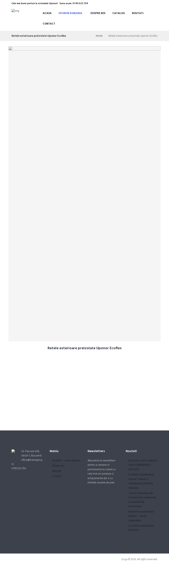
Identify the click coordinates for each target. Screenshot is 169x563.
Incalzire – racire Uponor (66, 460)
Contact (49, 24)
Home (99, 36)
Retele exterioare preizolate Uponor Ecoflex (85, 348)
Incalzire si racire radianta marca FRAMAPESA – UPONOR (142, 465)
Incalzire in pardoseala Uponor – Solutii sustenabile (141, 516)
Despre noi (97, 13)
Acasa (47, 13)
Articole (56, 471)
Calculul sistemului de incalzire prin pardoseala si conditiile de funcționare (142, 500)
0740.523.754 (19, 468)
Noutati (137, 13)
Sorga (124, 559)
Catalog (118, 13)
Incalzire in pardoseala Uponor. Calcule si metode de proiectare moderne (141, 481)
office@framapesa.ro (27, 462)
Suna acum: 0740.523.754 (74, 3)
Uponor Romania (70, 13)
